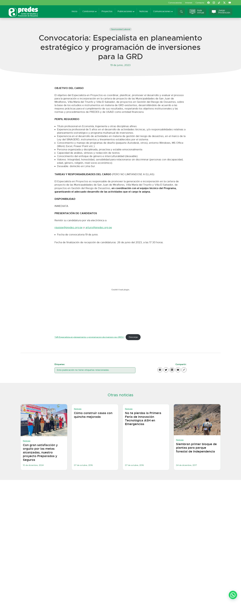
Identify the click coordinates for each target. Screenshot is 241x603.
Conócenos (88, 11)
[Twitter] (165, 369)
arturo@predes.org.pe (98, 227)
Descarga (133, 337)
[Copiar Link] (183, 369)
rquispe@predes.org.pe (69, 227)
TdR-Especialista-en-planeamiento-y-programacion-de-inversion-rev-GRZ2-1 (89, 337)
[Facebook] (159, 369)
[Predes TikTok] (219, 2)
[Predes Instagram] (213, 2)
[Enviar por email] (177, 369)
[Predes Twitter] (224, 2)
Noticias (143, 11)
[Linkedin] (171, 369)
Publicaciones (125, 11)
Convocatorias (175, 2)
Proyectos (107, 11)
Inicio (74, 11)
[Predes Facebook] (208, 2)
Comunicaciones (162, 11)
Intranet (188, 2)
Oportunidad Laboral (120, 29)
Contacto (200, 2)
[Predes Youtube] (229, 2)
